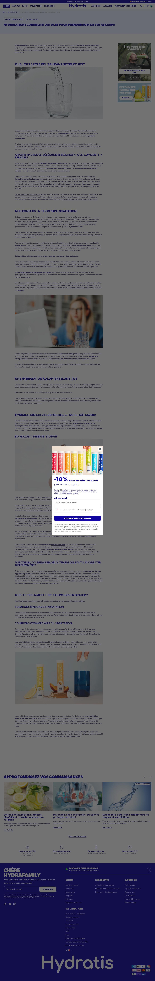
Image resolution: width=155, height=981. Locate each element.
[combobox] (58, 509)
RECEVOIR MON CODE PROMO (77, 518)
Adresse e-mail (60, 498)
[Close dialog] (100, 449)
